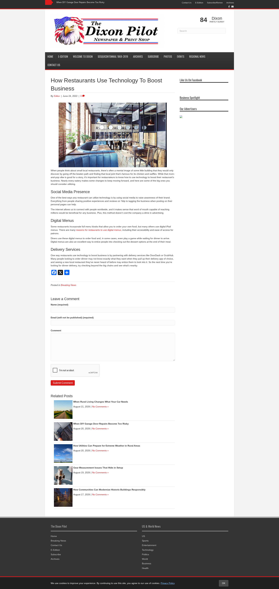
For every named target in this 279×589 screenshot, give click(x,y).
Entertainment (149, 545)
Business (146, 563)
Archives (230, 3)
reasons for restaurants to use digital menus (98, 230)
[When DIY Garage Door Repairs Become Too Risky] (63, 431)
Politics (145, 554)
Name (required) (59, 304)
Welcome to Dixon (83, 56)
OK (223, 583)
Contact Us (186, 3)
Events (180, 56)
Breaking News (68, 285)
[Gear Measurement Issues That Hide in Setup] (63, 475)
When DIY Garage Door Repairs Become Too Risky (80, 2)
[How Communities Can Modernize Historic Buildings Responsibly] (63, 497)
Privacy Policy (168, 583)
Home (50, 56)
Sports (145, 540)
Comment (56, 330)
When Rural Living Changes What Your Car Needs (100, 401)
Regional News (197, 56)
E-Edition (199, 3)
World (145, 559)
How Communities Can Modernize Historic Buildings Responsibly (109, 489)
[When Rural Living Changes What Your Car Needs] (63, 409)
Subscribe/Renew (215, 3)
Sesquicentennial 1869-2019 (113, 56)
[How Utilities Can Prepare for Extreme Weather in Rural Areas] (63, 453)
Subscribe (153, 56)
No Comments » (100, 406)
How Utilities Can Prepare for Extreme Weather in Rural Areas (106, 445)
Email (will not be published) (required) (72, 317)
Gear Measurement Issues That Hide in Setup (98, 467)
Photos (168, 56)
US (143, 536)
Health (145, 568)
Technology (148, 550)
